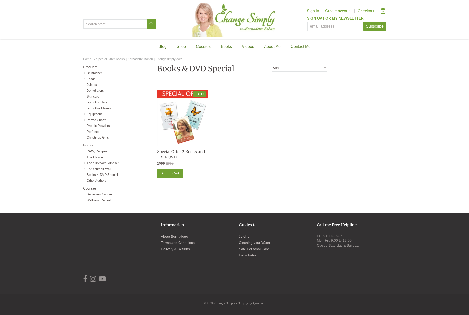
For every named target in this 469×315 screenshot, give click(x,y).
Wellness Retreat (99, 200)
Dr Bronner (94, 73)
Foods (91, 79)
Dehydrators (95, 90)
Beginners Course (99, 194)
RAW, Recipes (97, 151)
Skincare (93, 96)
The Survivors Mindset (103, 163)
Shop (181, 47)
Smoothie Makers (99, 108)
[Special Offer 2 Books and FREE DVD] (182, 118)
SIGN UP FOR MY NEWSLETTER (335, 18)
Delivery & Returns (175, 249)
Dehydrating (248, 255)
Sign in (313, 11)
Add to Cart (170, 173)
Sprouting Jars (97, 102)
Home (87, 59)
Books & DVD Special (102, 175)
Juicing (244, 236)
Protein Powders (98, 126)
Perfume (93, 132)
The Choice (95, 157)
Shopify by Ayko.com (251, 303)
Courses (203, 47)
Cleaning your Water (254, 243)
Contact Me (300, 47)
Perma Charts (96, 120)
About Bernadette (174, 236)
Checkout (366, 11)
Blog (163, 47)
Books (226, 47)
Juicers (92, 85)
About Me (272, 47)
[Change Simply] (234, 19)
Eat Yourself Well (99, 169)
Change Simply (224, 303)
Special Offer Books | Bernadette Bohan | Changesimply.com (139, 59)
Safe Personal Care (254, 249)
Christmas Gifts (98, 137)
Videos (248, 47)
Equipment (94, 114)
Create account (338, 11)
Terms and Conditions (178, 243)
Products (90, 67)
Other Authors (96, 180)
